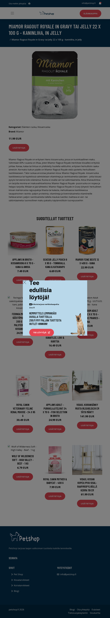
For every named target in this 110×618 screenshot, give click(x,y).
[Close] (24, 282)
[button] (41, 332)
